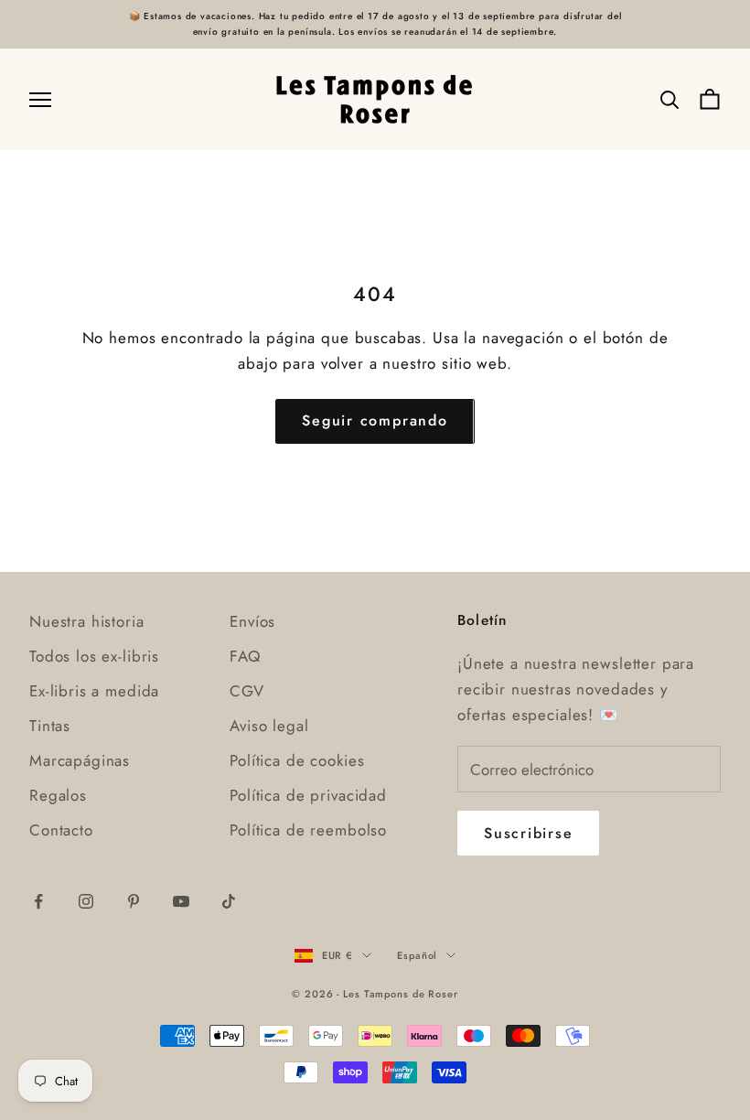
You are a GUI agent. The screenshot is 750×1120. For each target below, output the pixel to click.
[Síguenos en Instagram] (86, 901)
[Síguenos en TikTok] (229, 901)
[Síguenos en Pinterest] (133, 901)
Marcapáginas (79, 760)
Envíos (252, 621)
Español (417, 955)
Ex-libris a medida (94, 691)
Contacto (61, 830)
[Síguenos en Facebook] (38, 901)
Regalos (58, 795)
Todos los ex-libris (94, 656)
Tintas (49, 726)
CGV (247, 691)
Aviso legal (269, 726)
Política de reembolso (308, 830)
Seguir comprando (374, 420)
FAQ (245, 656)
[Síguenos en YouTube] (181, 901)
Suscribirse (528, 833)
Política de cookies (297, 760)
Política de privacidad (308, 795)
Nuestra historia (87, 621)
